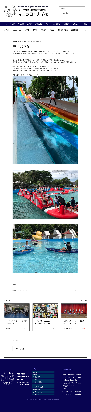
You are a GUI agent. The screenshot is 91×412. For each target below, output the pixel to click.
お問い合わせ (37, 392)
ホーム (35, 372)
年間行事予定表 (63, 30)
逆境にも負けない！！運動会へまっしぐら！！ (74, 322)
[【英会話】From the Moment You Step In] (45, 311)
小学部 (27, 30)
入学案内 (36, 379)
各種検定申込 (37, 382)
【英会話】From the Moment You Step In (42, 322)
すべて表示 (84, 300)
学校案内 (36, 375)
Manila (21, 373)
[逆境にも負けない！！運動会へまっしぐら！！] (74, 311)
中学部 (35, 30)
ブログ (35, 384)
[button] (13, 24)
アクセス (36, 394)
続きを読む (74, 30)
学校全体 (43, 30)
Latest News (17, 30)
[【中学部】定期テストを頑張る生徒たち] (16, 311)
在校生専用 (36, 389)
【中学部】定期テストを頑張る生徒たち (16, 322)
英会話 (52, 30)
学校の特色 (36, 377)
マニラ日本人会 (38, 387)
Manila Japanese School (33, 6)
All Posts (7, 30)
